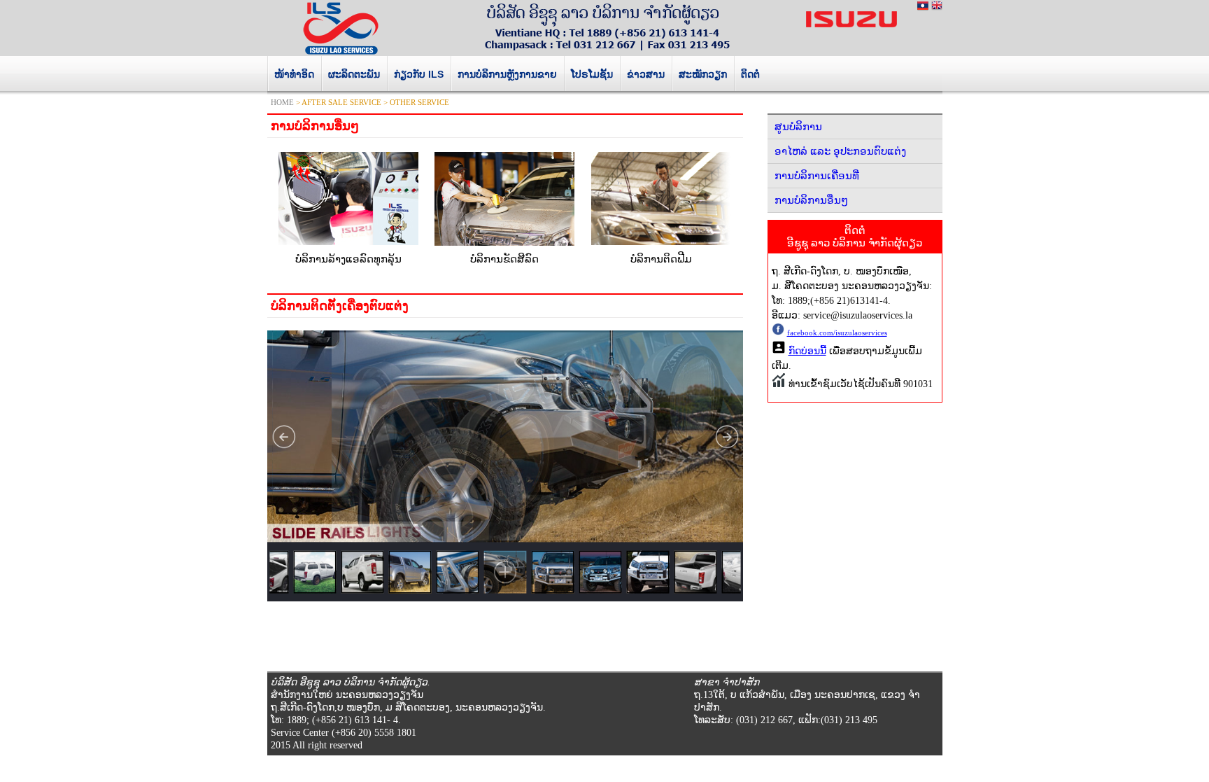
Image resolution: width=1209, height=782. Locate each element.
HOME (282, 102)
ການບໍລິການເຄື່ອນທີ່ (817, 175)
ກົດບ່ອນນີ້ (807, 351)
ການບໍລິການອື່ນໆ (811, 200)
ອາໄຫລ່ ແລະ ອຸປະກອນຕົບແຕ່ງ (840, 151)
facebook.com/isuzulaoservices (837, 332)
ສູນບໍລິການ (798, 126)
